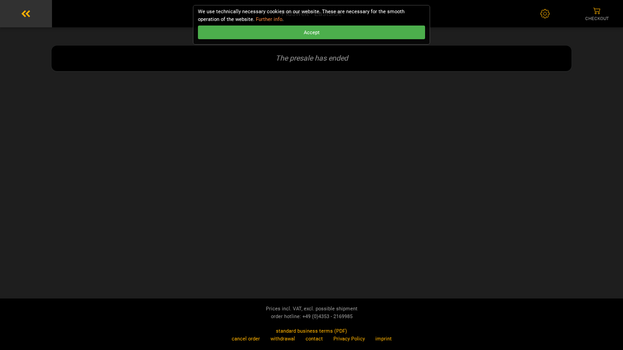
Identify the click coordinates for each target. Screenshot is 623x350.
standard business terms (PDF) (311, 331)
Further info (269, 19)
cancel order (246, 339)
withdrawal (282, 339)
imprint (383, 339)
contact (314, 339)
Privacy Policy (349, 339)
